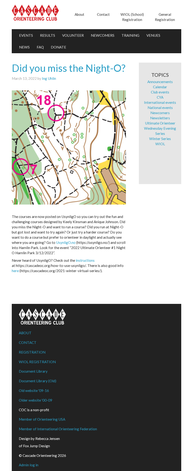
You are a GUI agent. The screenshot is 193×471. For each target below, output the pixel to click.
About (79, 14)
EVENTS (26, 35)
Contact (103, 14)
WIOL (160, 144)
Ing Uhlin (49, 78)
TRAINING (130, 35)
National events (160, 107)
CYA (160, 97)
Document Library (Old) (37, 381)
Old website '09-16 (34, 390)
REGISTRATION (32, 352)
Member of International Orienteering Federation (58, 429)
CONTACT (27, 342)
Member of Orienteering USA (42, 419)
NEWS (24, 47)
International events (160, 102)
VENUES (153, 35)
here (15, 271)
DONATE (58, 47)
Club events (160, 92)
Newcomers (160, 113)
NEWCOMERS (102, 35)
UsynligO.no (66, 242)
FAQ (40, 47)
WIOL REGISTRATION (37, 362)
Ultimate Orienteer (160, 123)
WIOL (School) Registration (132, 17)
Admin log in (28, 465)
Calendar (160, 87)
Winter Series (160, 139)
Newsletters (160, 118)
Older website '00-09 (35, 400)
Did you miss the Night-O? (68, 68)
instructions (85, 260)
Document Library (33, 371)
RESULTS (47, 35)
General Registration (165, 17)
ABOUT (25, 333)
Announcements (160, 82)
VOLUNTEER (73, 35)
